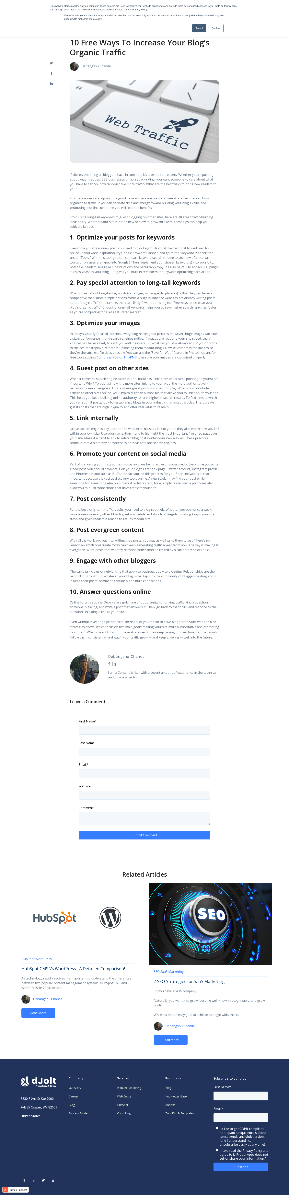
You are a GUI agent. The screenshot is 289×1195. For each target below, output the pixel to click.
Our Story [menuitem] (75, 1088)
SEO (157, 971)
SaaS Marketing (172, 971)
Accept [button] (199, 28)
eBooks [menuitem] (170, 1105)
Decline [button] (216, 28)
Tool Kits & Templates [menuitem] (179, 1113)
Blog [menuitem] (72, 1105)
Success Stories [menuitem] (79, 1113)
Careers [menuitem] (74, 1096)
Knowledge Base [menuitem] (176, 1096)
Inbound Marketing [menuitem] (129, 1088)
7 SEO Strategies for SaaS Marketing (189, 981)
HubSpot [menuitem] (122, 1105)
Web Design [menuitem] (125, 1096)
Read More (38, 1013)
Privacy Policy (252, 1150)
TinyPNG (130, 357)
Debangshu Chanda (96, 66)
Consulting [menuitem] (124, 1113)
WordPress (43, 959)
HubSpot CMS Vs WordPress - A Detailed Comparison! (73, 968)
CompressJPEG (108, 357)
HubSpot (28, 959)
